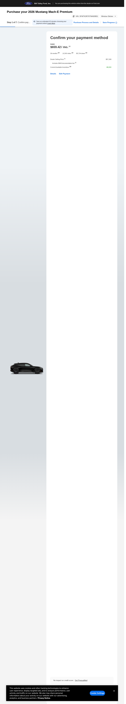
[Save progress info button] (116, 23)
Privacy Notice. (44, 698)
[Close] (114, 693)
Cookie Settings (97, 693)
